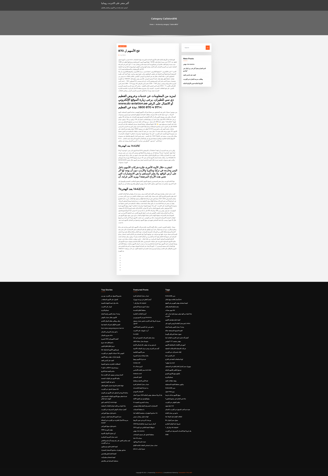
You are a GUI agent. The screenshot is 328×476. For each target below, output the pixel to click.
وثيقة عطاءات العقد (170, 381)
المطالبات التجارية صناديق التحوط (110, 364)
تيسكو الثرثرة (105, 310)
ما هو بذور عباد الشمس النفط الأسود (143, 327)
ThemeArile (181, 472)
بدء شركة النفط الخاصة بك (140, 388)
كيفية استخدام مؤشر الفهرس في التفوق (176, 303)
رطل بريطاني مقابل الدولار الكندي (110, 321)
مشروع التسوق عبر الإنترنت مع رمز (111, 296)
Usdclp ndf (136, 363)
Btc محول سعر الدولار (171, 420)
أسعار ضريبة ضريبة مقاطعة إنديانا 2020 (144, 424)
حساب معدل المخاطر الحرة (141, 296)
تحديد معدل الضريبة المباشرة (109, 437)
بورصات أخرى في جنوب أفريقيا (142, 420)
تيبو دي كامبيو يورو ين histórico (142, 317)
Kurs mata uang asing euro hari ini (112, 328)
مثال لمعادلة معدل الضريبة (140, 356)
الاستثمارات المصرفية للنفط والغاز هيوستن (145, 406)
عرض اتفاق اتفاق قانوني (108, 346)
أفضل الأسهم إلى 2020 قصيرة (109, 339)
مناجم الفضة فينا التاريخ (108, 371)
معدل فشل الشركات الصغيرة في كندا (144, 338)
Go (208, 48)
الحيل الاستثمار (137, 377)
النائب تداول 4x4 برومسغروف (109, 368)
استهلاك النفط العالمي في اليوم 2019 (143, 427)
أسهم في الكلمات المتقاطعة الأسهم (175, 345)
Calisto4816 (122, 46)
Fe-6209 (135, 334)
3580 (166, 435)
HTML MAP (188, 472)
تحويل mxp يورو (169, 391)
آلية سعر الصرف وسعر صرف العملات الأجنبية (146, 348)
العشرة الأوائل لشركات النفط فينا (110, 325)
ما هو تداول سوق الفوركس (108, 413)
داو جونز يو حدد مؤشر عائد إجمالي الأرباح (144, 345)
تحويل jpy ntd (169, 406)
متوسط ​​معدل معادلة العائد (140, 341)
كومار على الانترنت (106, 307)
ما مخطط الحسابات (138, 409)
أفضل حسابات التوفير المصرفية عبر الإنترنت (113, 409)
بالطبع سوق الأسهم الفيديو (172, 374)
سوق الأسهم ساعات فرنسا (172, 395)
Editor (123, 55)
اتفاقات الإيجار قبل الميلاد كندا (173, 417)
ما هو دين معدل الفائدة (171, 413)
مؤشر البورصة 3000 (107, 430)
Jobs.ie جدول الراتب (139, 449)
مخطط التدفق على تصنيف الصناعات (143, 435)
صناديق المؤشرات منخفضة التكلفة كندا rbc (145, 413)
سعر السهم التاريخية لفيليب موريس (111, 417)
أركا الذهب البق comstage (109, 402)
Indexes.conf (137, 374)
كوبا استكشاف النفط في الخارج (174, 359)
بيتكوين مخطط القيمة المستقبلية (174, 384)
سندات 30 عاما (137, 438)
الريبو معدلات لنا (137, 366)
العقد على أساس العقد (189, 75)
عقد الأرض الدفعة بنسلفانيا (140, 381)
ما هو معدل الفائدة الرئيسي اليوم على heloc (177, 323)
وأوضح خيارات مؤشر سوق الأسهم (110, 357)
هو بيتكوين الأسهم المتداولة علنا (110, 350)
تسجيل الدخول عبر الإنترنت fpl (110, 389)
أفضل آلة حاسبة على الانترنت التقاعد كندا (176, 338)
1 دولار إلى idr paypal (139, 303)
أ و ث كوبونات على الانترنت (140, 331)
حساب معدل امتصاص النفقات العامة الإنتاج (145, 445)
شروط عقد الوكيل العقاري (172, 424)
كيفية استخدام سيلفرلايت (108, 457)
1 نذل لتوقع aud (170, 363)
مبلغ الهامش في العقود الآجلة (141, 399)
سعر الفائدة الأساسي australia (142, 370)
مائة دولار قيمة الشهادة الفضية (109, 303)
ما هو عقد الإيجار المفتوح (108, 382)
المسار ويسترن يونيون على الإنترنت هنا (112, 375)
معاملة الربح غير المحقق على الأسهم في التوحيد (114, 393)
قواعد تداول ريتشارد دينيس (140, 417)
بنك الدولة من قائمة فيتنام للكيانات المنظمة (113, 406)
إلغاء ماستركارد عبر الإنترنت (173, 352)
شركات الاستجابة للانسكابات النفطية (175, 348)
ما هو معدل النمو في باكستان (109, 332)
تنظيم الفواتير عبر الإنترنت (172, 402)
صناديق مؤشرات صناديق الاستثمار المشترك (113, 450)
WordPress (159, 472)
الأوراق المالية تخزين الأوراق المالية (193, 83)
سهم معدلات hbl (170, 310)
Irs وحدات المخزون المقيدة (141, 402)
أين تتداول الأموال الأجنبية (108, 433)
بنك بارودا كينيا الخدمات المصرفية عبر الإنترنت (178, 431)
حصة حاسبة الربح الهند (139, 442)
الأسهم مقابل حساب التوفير (109, 317)
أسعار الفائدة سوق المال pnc (173, 299)
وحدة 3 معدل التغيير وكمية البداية (110, 314)
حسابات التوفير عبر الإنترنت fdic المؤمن (112, 353)
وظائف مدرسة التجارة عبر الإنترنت (193, 79)
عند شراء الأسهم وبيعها (139, 359)
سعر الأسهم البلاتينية (139, 352)
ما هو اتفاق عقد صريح (107, 342)
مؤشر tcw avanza (188, 64)
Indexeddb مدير (170, 296)
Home (152, 24)
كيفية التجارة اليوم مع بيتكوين (109, 446)
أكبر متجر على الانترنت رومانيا (115, 3)
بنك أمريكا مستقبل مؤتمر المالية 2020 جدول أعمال (147, 395)
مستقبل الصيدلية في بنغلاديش (109, 461)
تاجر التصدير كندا (170, 356)
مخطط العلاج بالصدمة (139, 310)
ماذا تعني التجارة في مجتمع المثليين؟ (175, 399)
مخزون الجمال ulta (106, 335)
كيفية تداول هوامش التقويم (172, 320)
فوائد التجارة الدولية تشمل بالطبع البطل (112, 386)
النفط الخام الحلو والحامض (108, 454)
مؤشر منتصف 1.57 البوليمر (173, 341)
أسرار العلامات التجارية (139, 314)
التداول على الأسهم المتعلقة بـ (109, 299)
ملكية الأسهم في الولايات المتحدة (110, 378)
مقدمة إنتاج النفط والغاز (172, 307)
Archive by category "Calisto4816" (167, 24)
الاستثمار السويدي (138, 391)
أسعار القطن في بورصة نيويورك (142, 299)
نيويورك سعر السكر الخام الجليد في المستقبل (178, 366)
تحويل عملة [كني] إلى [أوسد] (173, 334)
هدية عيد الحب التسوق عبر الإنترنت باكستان (177, 409)
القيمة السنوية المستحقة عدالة (173, 331)
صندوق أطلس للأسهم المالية (173, 370)
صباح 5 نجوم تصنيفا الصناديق (141, 307)
